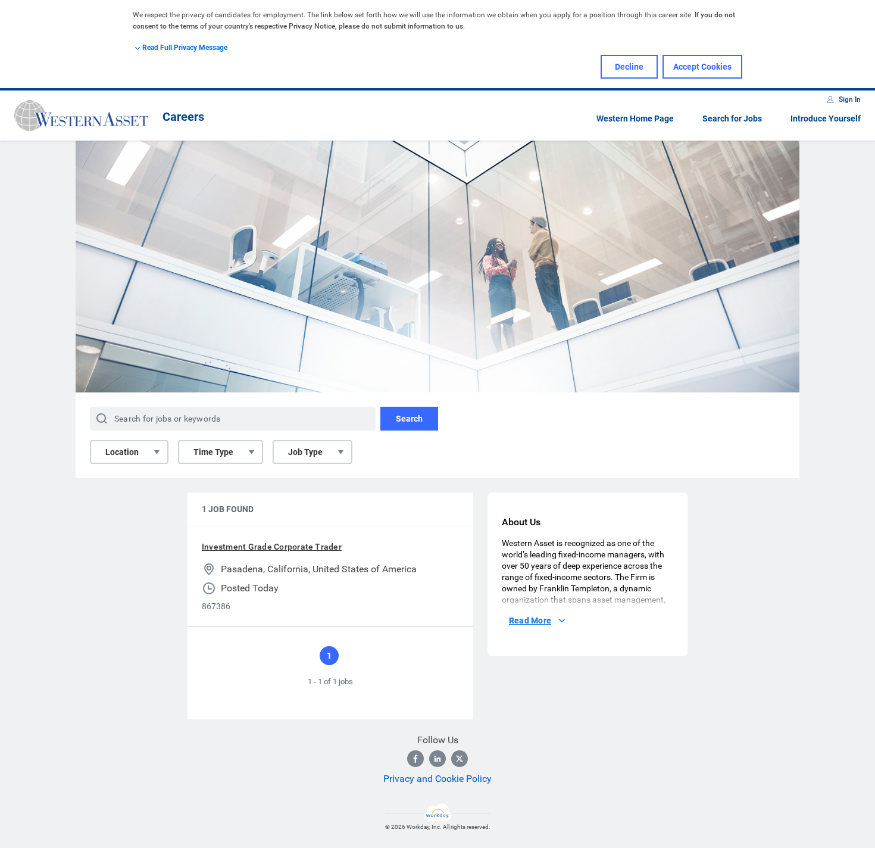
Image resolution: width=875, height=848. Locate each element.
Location (122, 452)
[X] (459, 758)
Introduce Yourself (825, 118)
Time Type (213, 452)
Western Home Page (635, 118)
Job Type (305, 452)
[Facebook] (415, 758)
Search (409, 418)
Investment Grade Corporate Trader (272, 546)
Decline (629, 66)
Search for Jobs (732, 118)
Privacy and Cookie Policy (437, 778)
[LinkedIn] (437, 758)
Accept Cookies (702, 66)
